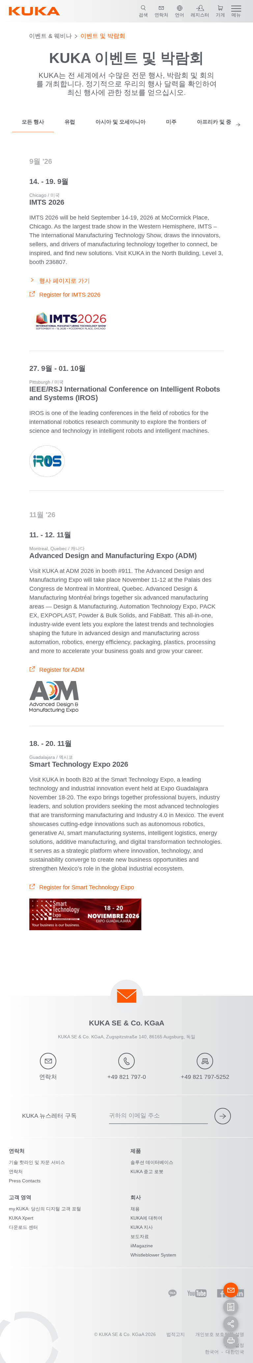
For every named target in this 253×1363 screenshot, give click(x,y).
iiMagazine (141, 1245)
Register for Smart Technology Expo (86, 887)
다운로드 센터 (23, 1227)
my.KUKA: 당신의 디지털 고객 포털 (45, 1208)
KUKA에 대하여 (146, 1218)
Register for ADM (61, 670)
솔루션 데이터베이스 (151, 1162)
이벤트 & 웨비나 (50, 36)
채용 (135, 1208)
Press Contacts (25, 1180)
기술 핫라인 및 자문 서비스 (37, 1162)
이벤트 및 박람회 (102, 36)
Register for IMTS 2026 (69, 294)
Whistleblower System (153, 1255)
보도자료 (139, 1236)
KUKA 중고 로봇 (146, 1171)
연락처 (16, 1171)
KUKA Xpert (21, 1218)
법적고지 (175, 1334)
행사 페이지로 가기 (64, 281)
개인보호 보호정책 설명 (219, 1334)
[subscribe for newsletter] (222, 1116)
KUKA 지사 (141, 1227)
